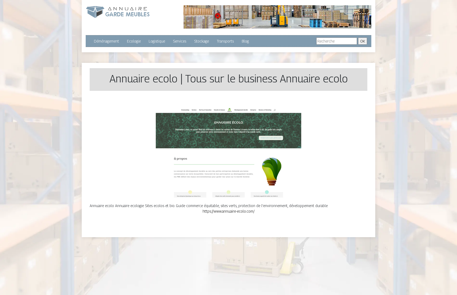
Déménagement (106, 41)
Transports (225, 41)
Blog (245, 41)
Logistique (157, 41)
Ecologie (134, 41)
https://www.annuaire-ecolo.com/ (229, 211)
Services (179, 41)
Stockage (201, 41)
